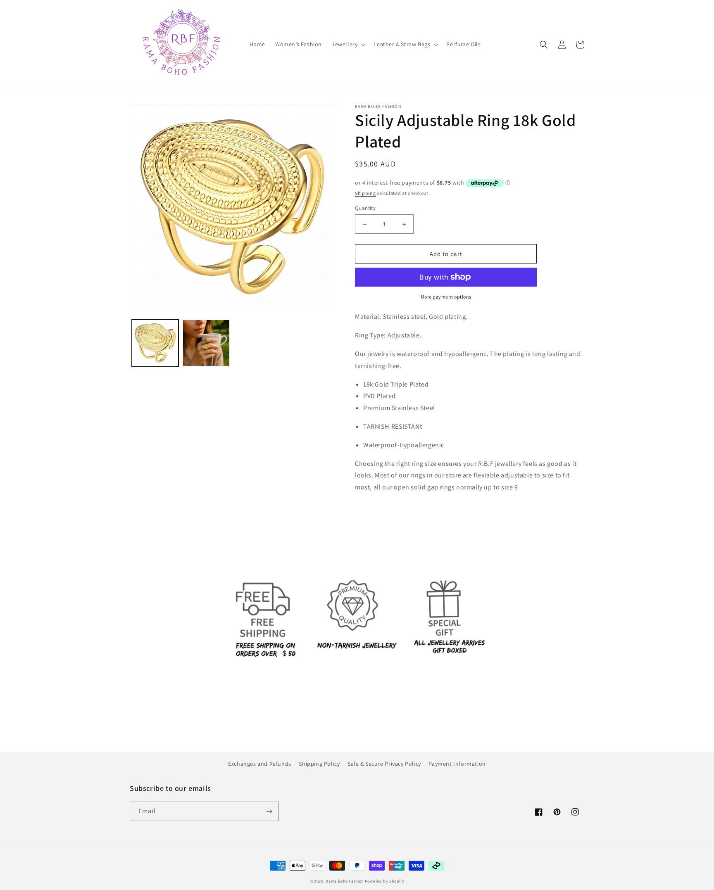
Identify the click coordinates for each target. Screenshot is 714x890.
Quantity (365, 207)
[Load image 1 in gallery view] (155, 343)
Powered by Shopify (385, 881)
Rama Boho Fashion (345, 881)
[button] (348, 44)
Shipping (365, 193)
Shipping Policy (319, 763)
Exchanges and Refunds (259, 763)
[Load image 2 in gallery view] (206, 343)
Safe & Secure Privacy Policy (384, 763)
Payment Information (457, 763)
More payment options (446, 297)
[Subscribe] (269, 811)
